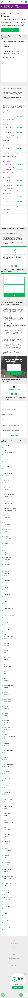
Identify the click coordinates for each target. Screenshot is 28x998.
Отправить (14, 295)
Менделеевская (7, 669)
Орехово (6, 713)
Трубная (6, 857)
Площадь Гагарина (8, 745)
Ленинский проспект (8, 636)
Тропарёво (6, 855)
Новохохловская (7, 699)
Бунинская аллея (7, 515)
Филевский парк (7, 883)
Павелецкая (6, 720)
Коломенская (7, 594)
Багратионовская (8, 473)
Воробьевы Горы (7, 540)
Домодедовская (7, 557)
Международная (7, 666)
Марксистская (7, 655)
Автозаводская (7, 447)
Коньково (6, 599)
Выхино (5, 545)
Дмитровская (7, 552)
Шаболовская (7, 911)
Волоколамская (7, 538)
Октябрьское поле (8, 710)
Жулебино (6, 564)
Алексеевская (7, 454)
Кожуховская (7, 592)
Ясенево (6, 932)
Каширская (6, 585)
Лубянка (6, 650)
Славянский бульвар (8, 806)
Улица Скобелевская (8, 876)
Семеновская (7, 801)
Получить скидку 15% (10, 30)
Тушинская (6, 864)
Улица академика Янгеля (9, 871)
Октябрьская (6, 708)
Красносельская (7, 610)
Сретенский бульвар (8, 822)
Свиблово (6, 797)
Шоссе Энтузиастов (8, 918)
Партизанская (7, 729)
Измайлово (6, 573)
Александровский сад (9, 452)
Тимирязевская (7, 850)
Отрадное (6, 715)
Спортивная (6, 820)
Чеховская (6, 904)
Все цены (14, 214)
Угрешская (6, 866)
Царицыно (6, 894)
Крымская (6, 622)
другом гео (17, 256)
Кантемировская (7, 580)
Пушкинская (6, 771)
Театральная (7, 841)
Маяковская (6, 662)
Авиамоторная (7, 445)
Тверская (6, 839)
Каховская (6, 582)
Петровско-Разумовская (9, 736)
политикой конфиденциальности (13, 298)
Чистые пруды (7, 906)
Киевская (6, 587)
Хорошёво (6, 892)
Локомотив (6, 645)
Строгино (6, 827)
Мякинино (6, 678)
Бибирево (6, 492)
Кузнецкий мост (7, 624)
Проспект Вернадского (9, 764)
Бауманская (6, 480)
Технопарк (6, 848)
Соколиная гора (7, 813)
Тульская (6, 859)
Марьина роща (7, 657)
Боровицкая (6, 501)
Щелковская (6, 920)
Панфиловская (7, 722)
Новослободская (7, 697)
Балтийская (6, 475)
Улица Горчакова (7, 873)
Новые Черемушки (8, 703)
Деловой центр (7, 547)
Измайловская (7, 575)
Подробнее (6, 98)
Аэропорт (6, 468)
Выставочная (7, 543)
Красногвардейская (8, 606)
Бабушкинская (7, 471)
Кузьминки (6, 627)
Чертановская (7, 901)
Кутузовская (6, 634)
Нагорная (6, 683)
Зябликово (6, 571)
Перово (5, 734)
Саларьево (6, 794)
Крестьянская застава (9, 615)
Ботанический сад (8, 503)
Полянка (6, 755)
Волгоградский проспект (9, 534)
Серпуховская (7, 804)
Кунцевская (6, 629)
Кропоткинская (7, 617)
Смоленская (6, 808)
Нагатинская (6, 680)
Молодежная (7, 676)
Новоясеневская (7, 701)
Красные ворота (7, 613)
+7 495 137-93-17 (22, 2)
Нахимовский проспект (9, 685)
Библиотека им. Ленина (9, 494)
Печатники (6, 738)
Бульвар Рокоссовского (9, 513)
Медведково (6, 664)
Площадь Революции (8, 750)
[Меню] (26, 2)
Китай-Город (7, 589)
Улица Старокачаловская (9, 878)
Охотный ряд (7, 717)
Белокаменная (7, 485)
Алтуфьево (6, 459)
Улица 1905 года (7, 869)
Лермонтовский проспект (9, 638)
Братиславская (7, 506)
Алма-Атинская (7, 457)
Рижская (6, 780)
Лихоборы (6, 643)
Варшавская (6, 520)
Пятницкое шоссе (8, 773)
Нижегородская (7, 687)
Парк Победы (7, 727)
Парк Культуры (7, 724)
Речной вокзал (7, 778)
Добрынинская (7, 554)
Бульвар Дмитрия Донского (10, 510)
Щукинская (6, 922)
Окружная (6, 706)
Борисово (6, 499)
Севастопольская (8, 799)
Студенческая (7, 829)
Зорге (5, 568)
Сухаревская (7, 832)
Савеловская (7, 792)
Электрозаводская (8, 925)
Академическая (7, 450)
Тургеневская (7, 862)
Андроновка (6, 461)
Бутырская (6, 517)
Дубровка (6, 561)
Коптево (6, 601)
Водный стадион (7, 529)
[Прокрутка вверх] (21, 995)
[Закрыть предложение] (25, 974)
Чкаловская (6, 908)
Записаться (17, 987)
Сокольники (6, 815)
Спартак (6, 818)
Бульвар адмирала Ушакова (10, 508)
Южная (5, 929)
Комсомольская (7, 596)
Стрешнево (6, 825)
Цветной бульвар (8, 897)
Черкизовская (7, 899)
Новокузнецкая (7, 694)
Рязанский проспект (8, 790)
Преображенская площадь (10, 759)
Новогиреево (7, 690)
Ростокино (6, 785)
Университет (7, 880)
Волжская (6, 536)
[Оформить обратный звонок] (3, 995)
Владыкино (6, 527)
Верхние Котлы (7, 524)
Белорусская (7, 487)
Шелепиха (6, 913)
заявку (10, 254)
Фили (5, 885)
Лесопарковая (7, 641)
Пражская (6, 757)
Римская (6, 783)
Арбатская (6, 466)
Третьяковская (7, 853)
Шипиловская (7, 915)
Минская (6, 671)
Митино (5, 673)
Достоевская (7, 559)
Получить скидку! (19, 7)
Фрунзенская (7, 890)
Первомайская (7, 731)
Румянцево (6, 787)
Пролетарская (7, 762)
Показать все (14, 435)
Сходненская (7, 834)
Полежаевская (7, 752)
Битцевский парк (8, 496)
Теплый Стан (7, 846)
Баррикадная (7, 478)
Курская (5, 631)
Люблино (6, 652)
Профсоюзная (7, 769)
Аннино (5, 464)
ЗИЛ (5, 566)
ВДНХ (5, 522)
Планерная (6, 743)
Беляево (6, 489)
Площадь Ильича (7, 748)
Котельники (6, 603)
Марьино (6, 659)
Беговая (6, 482)
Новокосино (6, 692)
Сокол (5, 811)
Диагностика (6, 112)
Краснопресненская (8, 608)
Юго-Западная (7, 927)
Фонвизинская (7, 887)
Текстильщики (7, 843)
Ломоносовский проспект (10, 648)
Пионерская (6, 741)
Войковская (6, 531)
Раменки (6, 776)
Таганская (6, 836)
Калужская (6, 578)
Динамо (5, 550)
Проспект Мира (7, 766)
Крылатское (6, 620)
